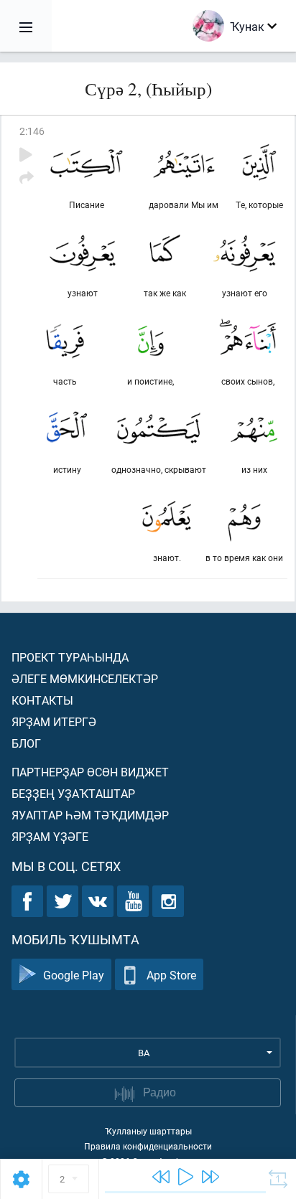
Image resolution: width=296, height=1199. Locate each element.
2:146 (32, 131)
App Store (171, 974)
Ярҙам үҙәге (49, 836)
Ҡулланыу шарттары (148, 1131)
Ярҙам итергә (53, 721)
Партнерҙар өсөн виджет (90, 771)
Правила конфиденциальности (148, 1146)
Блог (26, 743)
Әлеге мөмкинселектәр (84, 678)
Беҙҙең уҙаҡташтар (73, 793)
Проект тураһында (70, 656)
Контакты (42, 699)
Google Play (73, 974)
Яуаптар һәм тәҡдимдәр (90, 814)
